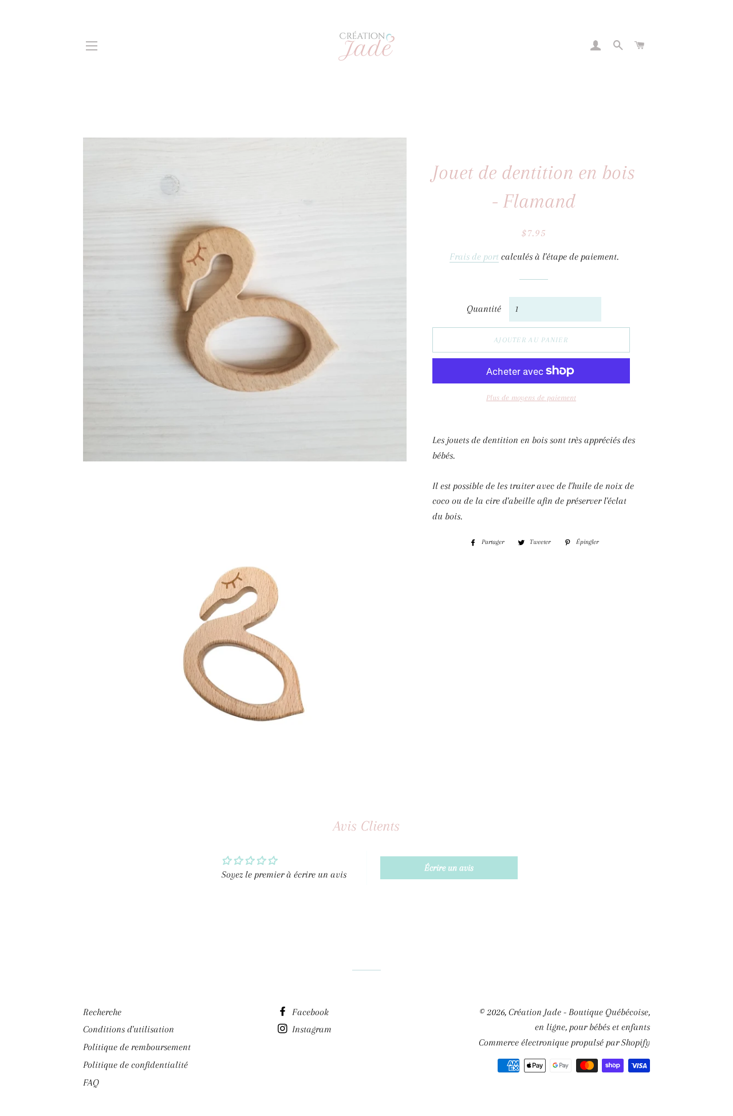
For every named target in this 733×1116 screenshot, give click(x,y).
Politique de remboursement (137, 1046)
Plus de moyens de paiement (531, 397)
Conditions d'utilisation (128, 1029)
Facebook (309, 1012)
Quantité (484, 308)
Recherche (102, 1012)
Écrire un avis (449, 868)
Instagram (311, 1029)
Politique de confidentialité (135, 1064)
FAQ (91, 1082)
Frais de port (474, 256)
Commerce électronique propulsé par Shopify (564, 1042)
